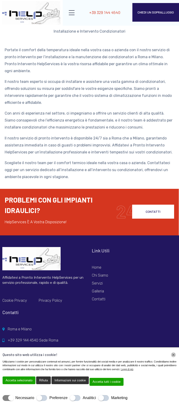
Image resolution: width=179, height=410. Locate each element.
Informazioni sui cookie (70, 380)
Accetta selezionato (19, 380)
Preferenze (58, 398)
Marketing (119, 398)
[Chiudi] (173, 355)
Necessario (24, 398)
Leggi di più (127, 369)
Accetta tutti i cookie (106, 381)
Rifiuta (43, 380)
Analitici (89, 398)
